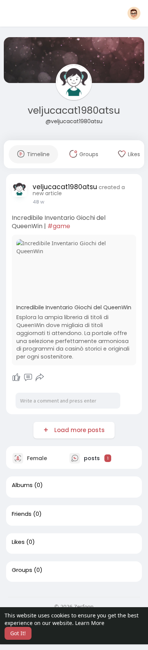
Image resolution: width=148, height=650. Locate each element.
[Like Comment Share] (28, 377)
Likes (18, 542)
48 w (38, 201)
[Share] (40, 377)
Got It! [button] (18, 633)
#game (58, 226)
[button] (134, 13)
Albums (22, 485)
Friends (21, 514)
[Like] (16, 377)
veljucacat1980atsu (74, 110)
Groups (22, 570)
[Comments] (28, 377)
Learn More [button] (89, 623)
